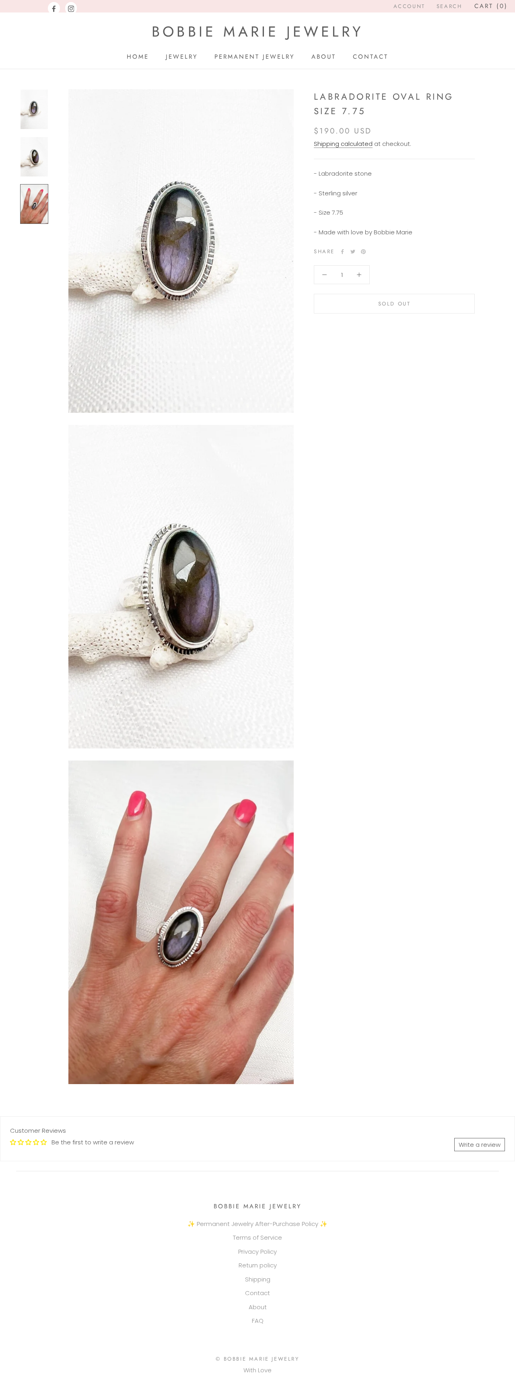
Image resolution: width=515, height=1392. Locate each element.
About (258, 1307)
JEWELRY (182, 56)
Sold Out (394, 304)
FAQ (258, 1320)
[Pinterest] (363, 251)
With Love (257, 1370)
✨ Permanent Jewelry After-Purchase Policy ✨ (257, 1224)
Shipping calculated (343, 143)
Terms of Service (257, 1237)
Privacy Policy (257, 1251)
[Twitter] (352, 251)
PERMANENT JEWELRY (254, 56)
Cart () (491, 6)
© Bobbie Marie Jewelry (257, 1359)
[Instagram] (71, 8)
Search (449, 6)
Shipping (257, 1279)
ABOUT (323, 56)
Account (409, 6)
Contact (257, 1293)
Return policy (258, 1265)
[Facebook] (54, 8)
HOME (138, 56)
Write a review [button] (480, 1144)
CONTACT (370, 56)
